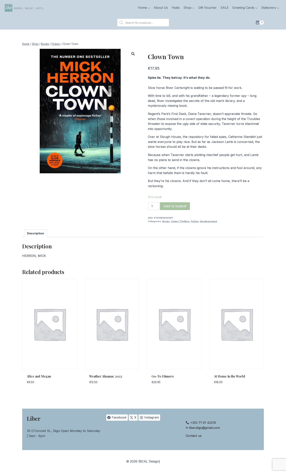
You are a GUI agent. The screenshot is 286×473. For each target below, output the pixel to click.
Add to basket (174, 206)
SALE (224, 8)
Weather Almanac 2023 (105, 376)
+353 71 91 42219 (203, 423)
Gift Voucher (207, 8)
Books (166, 221)
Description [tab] (35, 233)
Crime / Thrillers (180, 221)
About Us (161, 8)
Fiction (194, 221)
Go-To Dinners (163, 376)
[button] (133, 53)
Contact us (194, 436)
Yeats (176, 8)
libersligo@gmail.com (204, 428)
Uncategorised (208, 221)
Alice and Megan (39, 376)
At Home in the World (229, 376)
